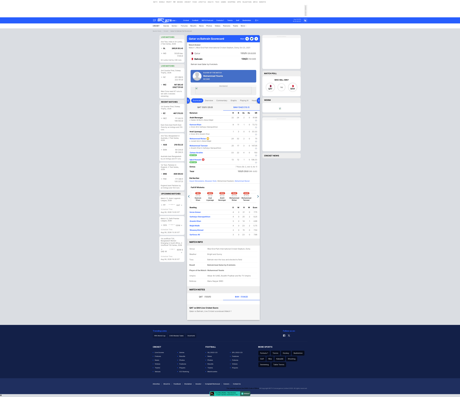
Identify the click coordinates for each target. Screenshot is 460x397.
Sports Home (157, 31)
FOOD (195, 2)
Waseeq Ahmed (196, 230)
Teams (235, 26)
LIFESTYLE (202, 2)
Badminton (247, 20)
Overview (209, 100)
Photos (209, 26)
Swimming (264, 365)
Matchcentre (212, 371)
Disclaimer (188, 384)
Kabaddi (279, 359)
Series (174, 26)
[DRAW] (281, 87)
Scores (166, 26)
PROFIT (169, 2)
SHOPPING (231, 2)
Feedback (177, 384)
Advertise (156, 384)
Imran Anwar (195, 212)
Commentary (221, 100)
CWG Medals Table (176, 336)
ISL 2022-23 (212, 352)
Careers (226, 384)
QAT (205, 107)
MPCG (255, 2)
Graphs (234, 100)
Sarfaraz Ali (195, 234)
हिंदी (174, 2)
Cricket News (271, 155)
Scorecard (197, 100)
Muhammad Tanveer (199, 146)
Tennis (230, 20)
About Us (166, 384)
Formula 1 (220, 20)
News (201, 26)
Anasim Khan (195, 221)
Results (193, 26)
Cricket (186, 20)
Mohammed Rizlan (199, 138)
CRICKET (187, 2)
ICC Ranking (184, 371)
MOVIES (180, 2)
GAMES (223, 2)
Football (195, 20)
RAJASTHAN (247, 2)
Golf (237, 20)
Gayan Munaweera (196, 181)
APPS (239, 2)
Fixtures (184, 26)
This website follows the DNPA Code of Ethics (242, 388)
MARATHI (262, 2)
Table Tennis (278, 365)
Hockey (286, 353)
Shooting (291, 359)
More (243, 26)
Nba (270, 359)
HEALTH (210, 2)
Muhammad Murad (242, 181)
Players (182, 368)
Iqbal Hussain (197, 160)
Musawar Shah (210, 181)
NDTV (155, 2)
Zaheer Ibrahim (196, 152)
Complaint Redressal (212, 384)
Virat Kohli (191, 336)
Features (226, 26)
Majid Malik (195, 226)
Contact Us (237, 384)
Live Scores (159, 352)
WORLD (162, 2)
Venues (158, 371)
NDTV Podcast (207, 20)
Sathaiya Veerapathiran (200, 217)
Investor (198, 384)
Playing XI (244, 100)
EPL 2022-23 (237, 352)
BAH (241, 107)
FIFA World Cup (159, 336)
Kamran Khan (195, 124)
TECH (217, 2)
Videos (217, 26)
